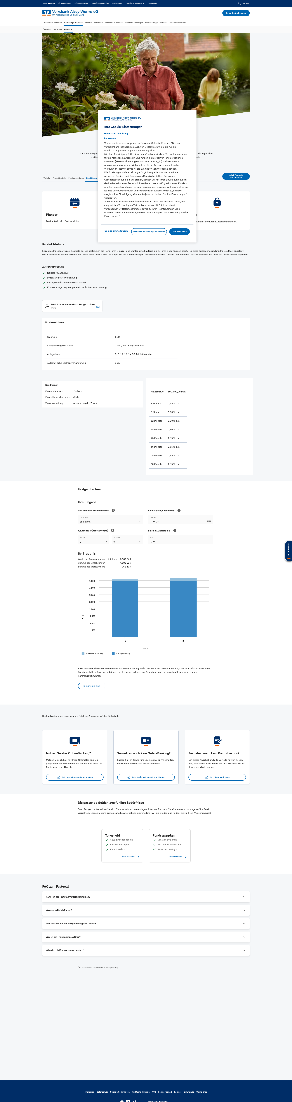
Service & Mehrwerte (135, 3)
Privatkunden (49, 3)
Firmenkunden (64, 3)
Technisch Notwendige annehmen (149, 231)
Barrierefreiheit (165, 1092)
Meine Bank (117, 3)
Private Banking (81, 3)
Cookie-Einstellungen (116, 230)
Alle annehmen (179, 231)
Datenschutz (102, 1092)
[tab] (52, 23)
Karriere (177, 1092)
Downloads (189, 1092)
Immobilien (152, 3)
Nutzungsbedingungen (120, 1092)
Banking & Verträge (100, 3)
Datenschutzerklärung (116, 133)
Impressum (89, 1092)
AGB (154, 1092)
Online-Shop (201, 1092)
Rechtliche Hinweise (141, 1092)
